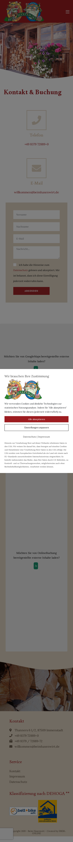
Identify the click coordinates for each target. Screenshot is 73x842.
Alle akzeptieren (36, 419)
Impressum (44, 436)
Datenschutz (29, 436)
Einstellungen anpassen (36, 427)
